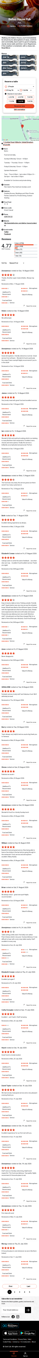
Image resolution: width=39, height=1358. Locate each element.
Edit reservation (19, 109)
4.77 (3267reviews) (25, 26)
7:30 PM (20, 101)
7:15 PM (11, 101)
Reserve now (19, 106)
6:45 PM (20, 97)
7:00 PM (29, 97)
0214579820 (8, 216)
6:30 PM (11, 97)
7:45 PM (29, 101)
